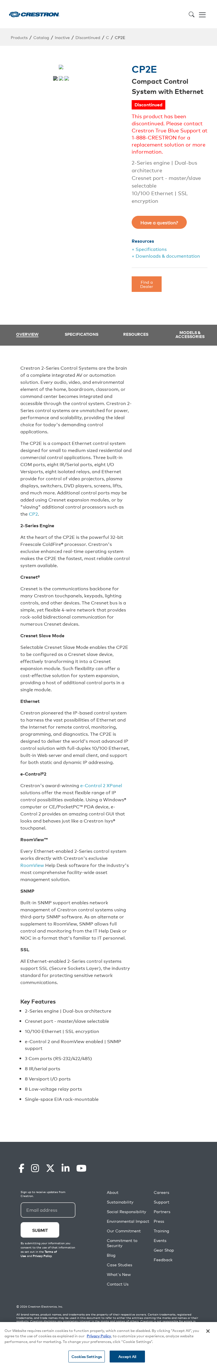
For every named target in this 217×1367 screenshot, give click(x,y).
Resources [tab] (135, 334)
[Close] (208, 1331)
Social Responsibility (126, 1211)
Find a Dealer (146, 284)
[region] (108, 1344)
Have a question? (159, 222)
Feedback (163, 1259)
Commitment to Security (122, 1243)
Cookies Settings (86, 1356)
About (112, 1192)
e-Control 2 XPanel (101, 785)
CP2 (33, 514)
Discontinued (87, 37)
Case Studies (119, 1264)
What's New (119, 1274)
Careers (161, 1192)
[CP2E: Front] (61, 78)
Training (161, 1230)
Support (161, 1202)
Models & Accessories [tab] (190, 334)
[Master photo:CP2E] (55, 78)
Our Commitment (124, 1230)
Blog (111, 1255)
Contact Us (118, 1284)
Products (19, 37)
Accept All (127, 1356)
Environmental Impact (128, 1221)
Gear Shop (164, 1250)
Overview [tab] (27, 334)
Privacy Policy (99, 1335)
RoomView (32, 865)
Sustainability (120, 1202)
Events (160, 1240)
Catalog (41, 37)
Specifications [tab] (81, 334)
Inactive (62, 37)
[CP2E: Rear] (66, 78)
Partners (162, 1211)
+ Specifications (149, 249)
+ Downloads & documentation (166, 256)
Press (159, 1221)
